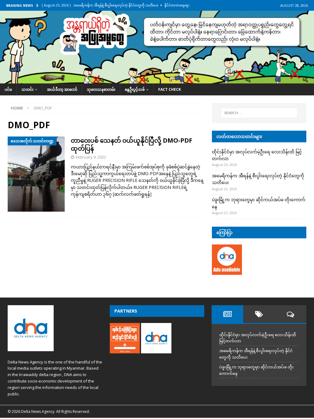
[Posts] (227, 314)
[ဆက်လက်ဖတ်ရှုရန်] (132, 194)
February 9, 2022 (91, 157)
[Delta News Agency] (157, 80)
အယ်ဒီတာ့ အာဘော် (62, 89)
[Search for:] (259, 113)
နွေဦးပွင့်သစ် (135, 89)
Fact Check (169, 89)
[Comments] (290, 314)
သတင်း (27, 89)
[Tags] (259, 314)
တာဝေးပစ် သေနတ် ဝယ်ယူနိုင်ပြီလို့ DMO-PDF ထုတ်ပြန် (131, 144)
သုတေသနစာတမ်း (101, 89)
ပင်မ (8, 89)
